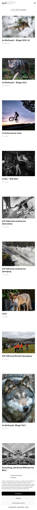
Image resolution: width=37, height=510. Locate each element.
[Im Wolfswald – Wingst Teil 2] (18, 69)
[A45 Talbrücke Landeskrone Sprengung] (18, 254)
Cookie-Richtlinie (12, 507)
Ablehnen (18, 498)
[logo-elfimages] (8, 3)
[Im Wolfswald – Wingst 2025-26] (18, 27)
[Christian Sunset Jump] (18, 115)
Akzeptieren (18, 493)
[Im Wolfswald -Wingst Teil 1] (18, 398)
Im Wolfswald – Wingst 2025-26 (16, 40)
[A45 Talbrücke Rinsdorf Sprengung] (18, 342)
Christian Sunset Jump (11, 133)
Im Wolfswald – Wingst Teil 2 (14, 82)
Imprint (27, 507)
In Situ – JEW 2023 (10, 179)
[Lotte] (18, 300)
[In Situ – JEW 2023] (18, 163)
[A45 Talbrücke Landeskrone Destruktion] (18, 207)
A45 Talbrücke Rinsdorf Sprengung (17, 356)
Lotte (4, 314)
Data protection (20, 507)
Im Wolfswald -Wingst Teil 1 (14, 425)
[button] (35, 3)
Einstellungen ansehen (18, 503)
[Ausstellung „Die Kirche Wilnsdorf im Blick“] (18, 454)
